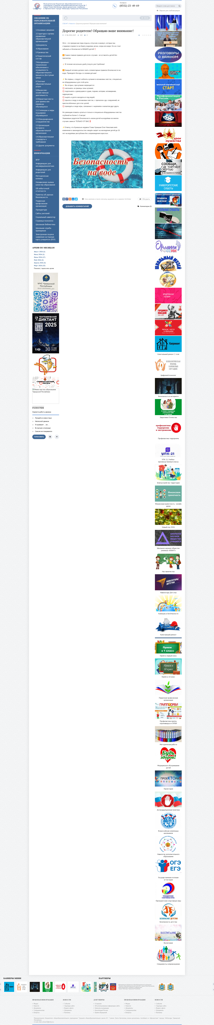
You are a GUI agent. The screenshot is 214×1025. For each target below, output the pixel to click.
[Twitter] (76, 199)
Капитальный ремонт (168, 635)
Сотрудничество (39, 1010)
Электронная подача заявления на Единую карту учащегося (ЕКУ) (45, 237)
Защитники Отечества (168, 417)
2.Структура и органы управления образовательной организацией (45, 37)
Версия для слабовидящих (169, 10)
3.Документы (41, 45)
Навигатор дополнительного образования (168, 855)
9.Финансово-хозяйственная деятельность (42, 93)
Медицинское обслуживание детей (168, 766)
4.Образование (42, 48)
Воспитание (168, 943)
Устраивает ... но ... (42, 424)
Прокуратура (41, 209)
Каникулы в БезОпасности (168, 613)
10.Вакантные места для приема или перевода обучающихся (44, 103)
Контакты (67, 1013)
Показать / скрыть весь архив (44, 268)
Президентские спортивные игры (168, 901)
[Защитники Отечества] (47, 986)
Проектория (168, 789)
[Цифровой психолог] (22, 986)
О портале (98, 1004)
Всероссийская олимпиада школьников (168, 832)
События (67, 1004)
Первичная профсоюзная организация (41, 203)
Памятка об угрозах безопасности (44, 195)
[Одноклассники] (70, 199)
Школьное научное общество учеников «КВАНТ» (168, 549)
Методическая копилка (42, 177)
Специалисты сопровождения (168, 964)
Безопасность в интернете (168, 396)
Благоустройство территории (168, 483)
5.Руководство (42, 52)
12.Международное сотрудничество (44, 120)
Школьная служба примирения (43, 229)
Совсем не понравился (43, 431)
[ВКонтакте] (63, 199)
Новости (36, 1006)
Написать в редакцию (102, 1008)
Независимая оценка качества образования (45, 183)
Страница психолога (44, 220)
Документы (37, 1008)
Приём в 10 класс (168, 677)
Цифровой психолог (168, 375)
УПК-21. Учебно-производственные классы (168, 460)
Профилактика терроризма (168, 438)
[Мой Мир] (73, 199)
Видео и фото (68, 1008)
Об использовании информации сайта (107, 1006)
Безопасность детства (168, 922)
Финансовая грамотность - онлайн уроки (168, 505)
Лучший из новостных (43, 418)
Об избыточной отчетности (42, 189)
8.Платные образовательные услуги (43, 84)
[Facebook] (67, 199)
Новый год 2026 (168, 527)
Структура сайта (69, 1006)
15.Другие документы (45, 145)
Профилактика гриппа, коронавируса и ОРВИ (168, 722)
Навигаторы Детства (168, 592)
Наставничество (168, 571)
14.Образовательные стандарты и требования (45, 139)
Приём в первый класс (168, 656)
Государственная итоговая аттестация (168, 878)
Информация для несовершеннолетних (45, 164)
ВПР (38, 159)
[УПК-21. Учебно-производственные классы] (73, 986)
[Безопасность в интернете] (34, 986)
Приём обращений (101, 1013)
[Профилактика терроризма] (60, 986)
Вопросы (37, 1013)
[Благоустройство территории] (86, 986)
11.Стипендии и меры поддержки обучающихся (45, 113)
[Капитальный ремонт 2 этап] (9, 986)
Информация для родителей (43, 171)
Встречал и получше (43, 428)
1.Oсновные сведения (45, 30)
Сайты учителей (42, 213)
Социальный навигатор (45, 217)
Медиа (36, 1004)
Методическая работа (168, 744)
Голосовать (39, 437)
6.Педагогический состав (43, 57)
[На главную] (60, 7)
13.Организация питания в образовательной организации (43, 129)
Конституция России (101, 1010)
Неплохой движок (42, 421)
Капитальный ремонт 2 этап (168, 354)
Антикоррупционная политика (168, 810)
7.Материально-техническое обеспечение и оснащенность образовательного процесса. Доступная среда (45, 70)
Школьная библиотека (45, 224)
